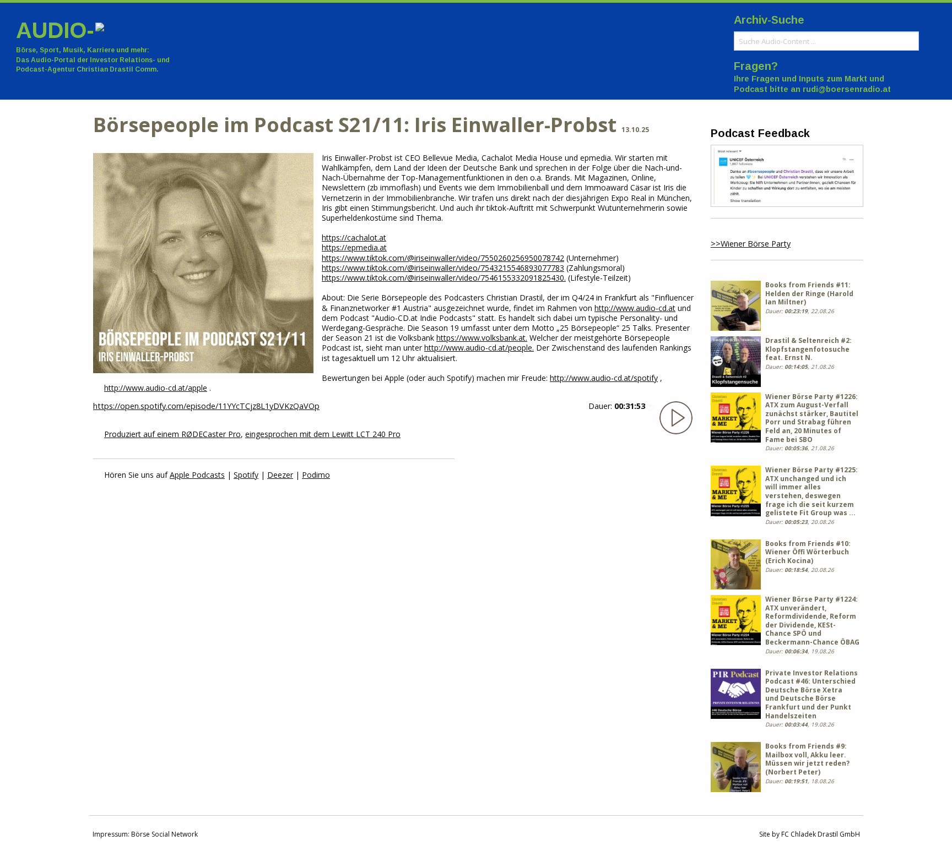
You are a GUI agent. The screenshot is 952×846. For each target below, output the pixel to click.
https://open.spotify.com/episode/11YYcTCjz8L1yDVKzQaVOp (206, 406)
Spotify (246, 475)
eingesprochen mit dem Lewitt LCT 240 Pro (323, 434)
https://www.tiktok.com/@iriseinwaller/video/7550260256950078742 (443, 258)
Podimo (316, 475)
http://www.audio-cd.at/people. (479, 347)
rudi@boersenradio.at (847, 89)
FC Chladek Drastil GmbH (820, 834)
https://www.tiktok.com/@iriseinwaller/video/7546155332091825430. (444, 277)
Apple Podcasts (197, 475)
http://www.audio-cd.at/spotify (604, 378)
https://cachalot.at (354, 237)
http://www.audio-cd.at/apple (155, 388)
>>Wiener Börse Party (751, 243)
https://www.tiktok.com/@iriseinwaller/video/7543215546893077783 (443, 268)
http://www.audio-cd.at (634, 308)
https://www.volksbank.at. (481, 337)
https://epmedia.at (354, 247)
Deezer (280, 475)
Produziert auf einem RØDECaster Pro (172, 434)
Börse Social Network (164, 834)
